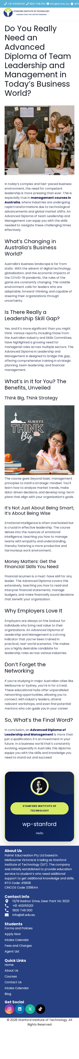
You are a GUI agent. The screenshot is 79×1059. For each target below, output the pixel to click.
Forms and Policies (19, 928)
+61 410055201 (22, 905)
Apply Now (13, 934)
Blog (8, 994)
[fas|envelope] (8, 915)
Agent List (12, 951)
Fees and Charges (18, 945)
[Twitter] (30, 1009)
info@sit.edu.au (23, 915)
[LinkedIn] (20, 1009)
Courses (11, 976)
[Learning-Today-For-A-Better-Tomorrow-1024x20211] (27, 12)
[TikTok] (40, 1009)
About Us (11, 970)
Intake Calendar (17, 940)
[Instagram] (9, 1009)
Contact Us (13, 982)
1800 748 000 (22, 910)
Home (9, 965)
